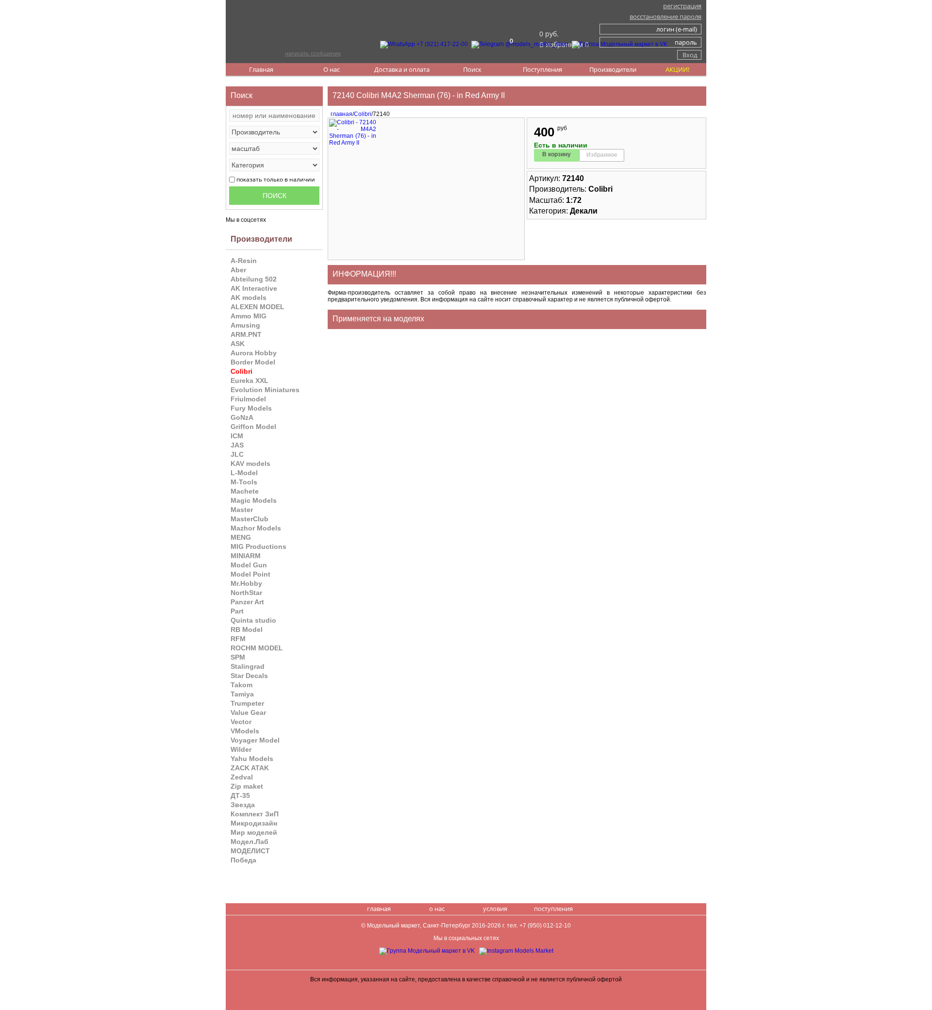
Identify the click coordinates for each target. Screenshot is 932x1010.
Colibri (362, 114)
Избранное (601, 154)
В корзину (556, 154)
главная (340, 114)
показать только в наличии (275, 179)
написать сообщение (313, 53)
